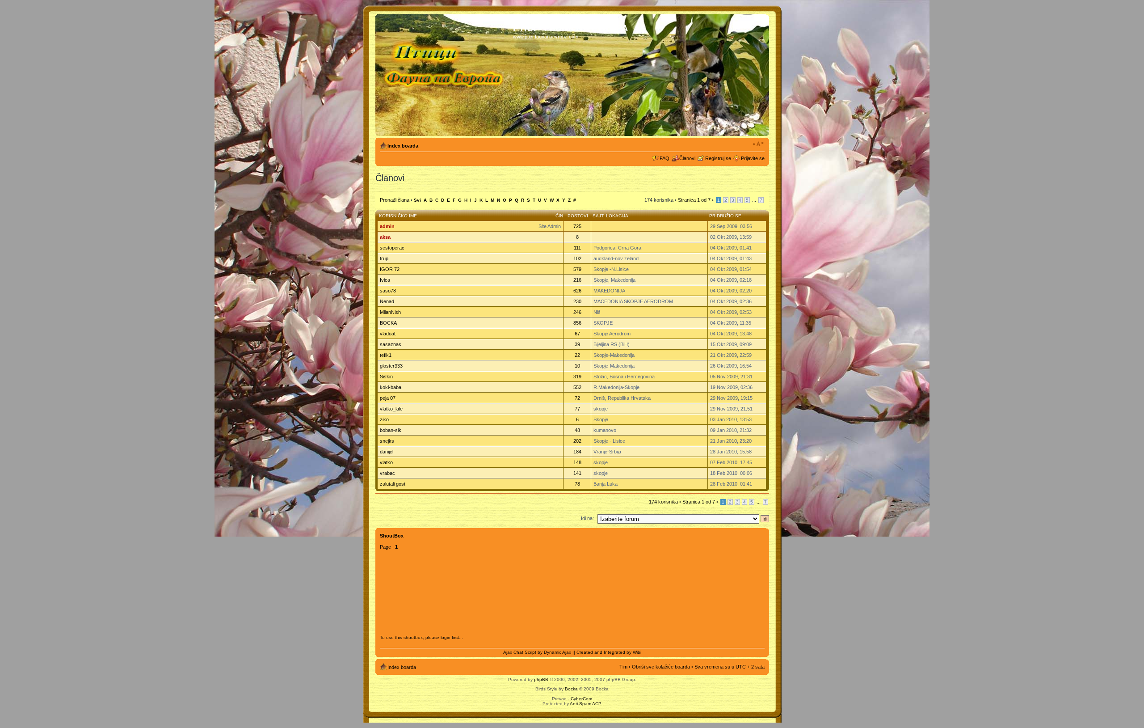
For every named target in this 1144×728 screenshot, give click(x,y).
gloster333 (391, 365)
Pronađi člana (394, 200)
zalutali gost (392, 484)
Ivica (385, 280)
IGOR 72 (390, 269)
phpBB (541, 679)
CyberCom (581, 698)
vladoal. (388, 333)
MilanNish (390, 312)
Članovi (687, 158)
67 (577, 333)
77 (577, 408)
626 (577, 290)
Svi (417, 200)
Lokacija (617, 215)
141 (577, 473)
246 (577, 312)
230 (577, 301)
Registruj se (718, 158)
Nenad (387, 301)
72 (577, 398)
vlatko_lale (391, 408)
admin (387, 226)
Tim (623, 666)
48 (577, 430)
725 (577, 226)
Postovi (578, 215)
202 (577, 441)
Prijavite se (753, 158)
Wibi (637, 652)
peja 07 (387, 398)
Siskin (386, 376)
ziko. (385, 419)
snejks (387, 441)
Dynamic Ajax (557, 652)
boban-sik (390, 430)
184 (577, 451)
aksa (385, 237)
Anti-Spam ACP (585, 703)
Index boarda (402, 145)
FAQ (664, 158)
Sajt (598, 215)
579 (577, 269)
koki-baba (390, 387)
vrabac (387, 473)
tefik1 (385, 355)
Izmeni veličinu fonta (758, 144)
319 (577, 376)
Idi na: (587, 518)
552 (577, 387)
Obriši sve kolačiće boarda (661, 666)
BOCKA (388, 323)
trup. (385, 258)
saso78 (388, 290)
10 (577, 365)
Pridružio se (725, 215)
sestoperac (392, 247)
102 (577, 258)
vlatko (386, 462)
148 (577, 462)
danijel (386, 451)
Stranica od (694, 200)
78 (577, 484)
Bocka (571, 688)
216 (577, 280)
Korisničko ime (398, 215)
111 (577, 247)
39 (577, 344)
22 (577, 355)
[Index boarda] (445, 75)
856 (577, 323)
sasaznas (390, 344)
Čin (559, 215)
